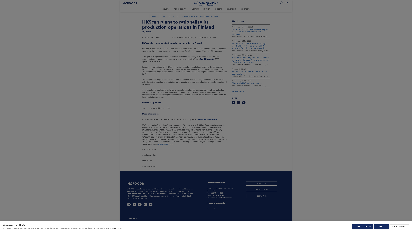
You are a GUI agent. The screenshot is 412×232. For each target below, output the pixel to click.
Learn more (118, 228)
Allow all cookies (362, 226)
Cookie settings (399, 226)
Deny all (382, 226)
